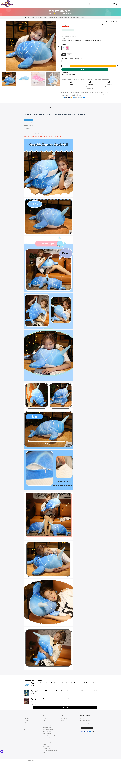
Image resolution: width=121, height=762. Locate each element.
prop (65, 34)
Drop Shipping (64, 718)
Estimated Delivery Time (48, 725)
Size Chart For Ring (47, 742)
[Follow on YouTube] (24, 729)
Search (44, 718)
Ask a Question (71, 77)
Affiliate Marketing (65, 723)
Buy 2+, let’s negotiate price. (68, 29)
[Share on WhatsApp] (118, 21)
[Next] (57, 46)
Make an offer (86, 70)
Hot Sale (84, 40)
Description (50, 107)
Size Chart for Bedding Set (48, 740)
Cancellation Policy (47, 733)
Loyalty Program (46, 748)
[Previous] (4, 46)
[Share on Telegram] (113, 21)
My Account (26, 718)
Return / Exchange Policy (48, 729)
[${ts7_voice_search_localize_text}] (106, 4)
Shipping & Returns (69, 107)
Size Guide (63, 77)
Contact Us (45, 720)
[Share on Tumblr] (111, 21)
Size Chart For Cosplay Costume (50, 735)
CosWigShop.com (69, 33)
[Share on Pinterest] (109, 21)
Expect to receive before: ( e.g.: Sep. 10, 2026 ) (71, 58)
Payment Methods (47, 727)
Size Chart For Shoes (47, 737)
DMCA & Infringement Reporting (50, 750)
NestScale (92, 88)
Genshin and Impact (77, 40)
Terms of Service (46, 746)
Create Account (27, 727)
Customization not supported (70, 42)
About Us (44, 723)
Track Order (26, 720)
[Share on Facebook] (104, 21)
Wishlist (25, 722)
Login (25, 724)
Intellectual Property (47, 752)
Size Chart (58, 107)
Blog (62, 725)
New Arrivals (98, 40)
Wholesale (63, 720)
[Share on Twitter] (106, 21)
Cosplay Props (70, 40)
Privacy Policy (45, 744)
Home (25, 17)
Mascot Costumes (91, 40)
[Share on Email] (116, 21)
